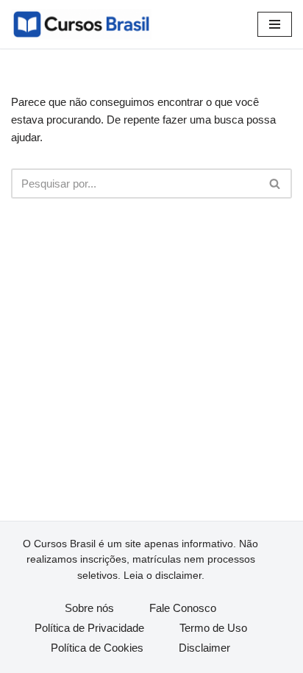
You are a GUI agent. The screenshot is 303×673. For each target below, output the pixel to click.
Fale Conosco (182, 608)
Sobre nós (89, 608)
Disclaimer (204, 647)
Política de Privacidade (89, 628)
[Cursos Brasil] (81, 24)
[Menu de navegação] (274, 24)
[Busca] (275, 183)
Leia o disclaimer (163, 575)
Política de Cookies (97, 647)
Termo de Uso (213, 628)
